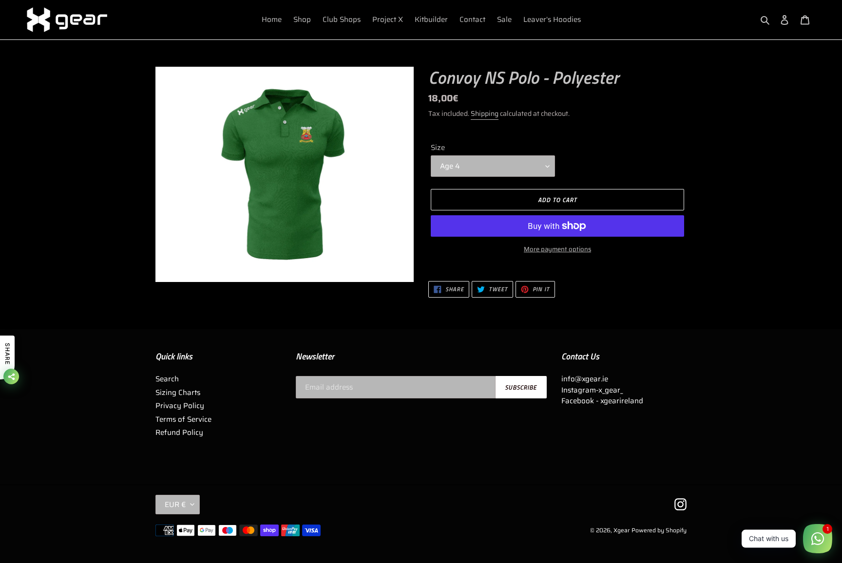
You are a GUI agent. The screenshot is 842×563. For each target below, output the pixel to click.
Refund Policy (179, 432)
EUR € (175, 504)
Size (438, 147)
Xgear (621, 530)
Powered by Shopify (659, 530)
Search (167, 379)
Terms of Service (183, 419)
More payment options (557, 249)
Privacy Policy (179, 406)
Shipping (484, 113)
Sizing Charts (177, 392)
